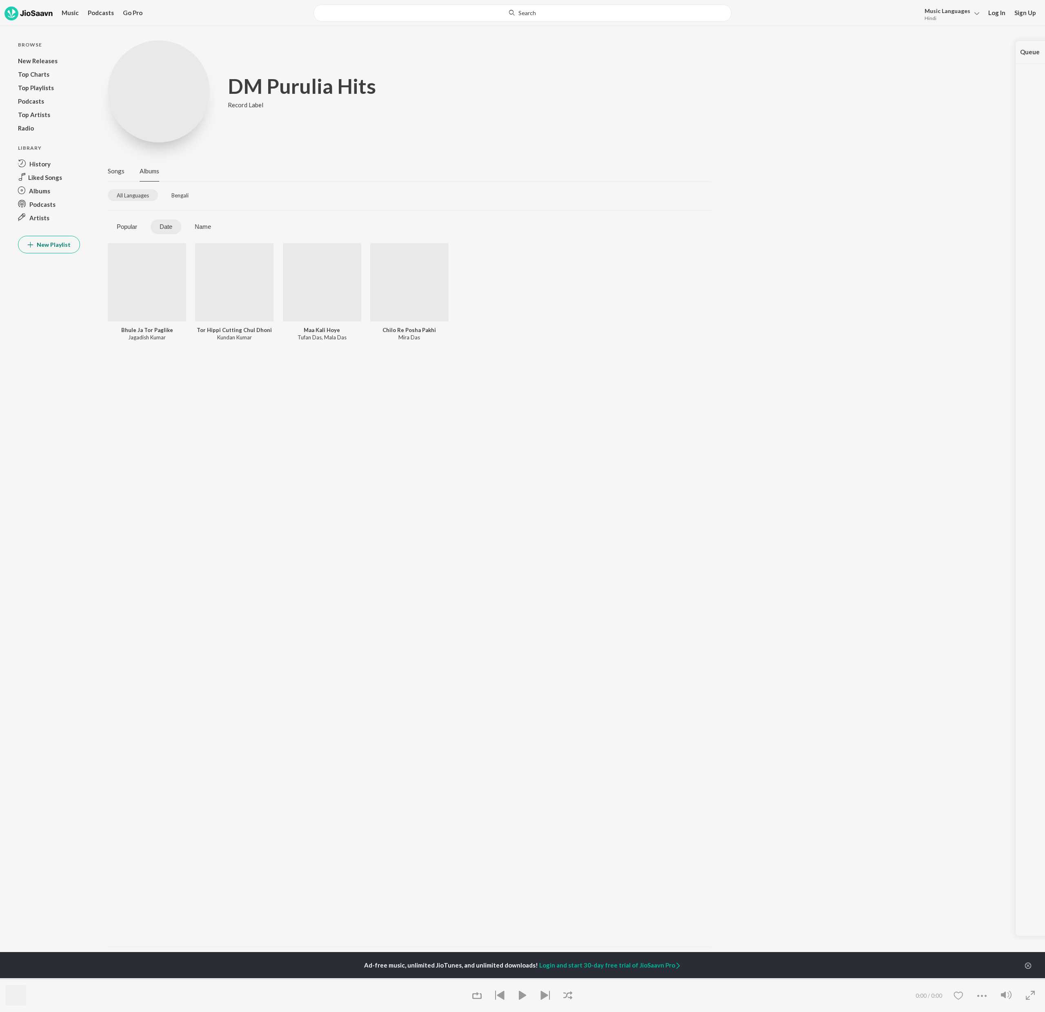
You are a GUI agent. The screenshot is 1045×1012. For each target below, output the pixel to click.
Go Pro (132, 12)
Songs (116, 171)
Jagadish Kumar (147, 337)
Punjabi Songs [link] (430, 979)
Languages (947, 10)
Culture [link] (627, 979)
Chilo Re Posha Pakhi (409, 330)
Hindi (930, 18)
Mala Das (335, 337)
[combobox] (522, 13)
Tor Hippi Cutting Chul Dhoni (234, 330)
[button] (949, 13)
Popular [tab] (127, 226)
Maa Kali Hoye (322, 330)
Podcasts (101, 12)
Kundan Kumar (234, 337)
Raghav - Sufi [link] (531, 979)
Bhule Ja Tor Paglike (147, 330)
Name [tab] (203, 226)
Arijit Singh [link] (120, 979)
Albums (149, 171)
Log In (996, 12)
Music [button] (70, 12)
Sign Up (1025, 12)
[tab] (133, 195)
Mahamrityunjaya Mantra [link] (342, 979)
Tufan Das (310, 337)
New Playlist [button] (53, 244)
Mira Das (409, 337)
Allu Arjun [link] (221, 979)
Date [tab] (166, 226)
